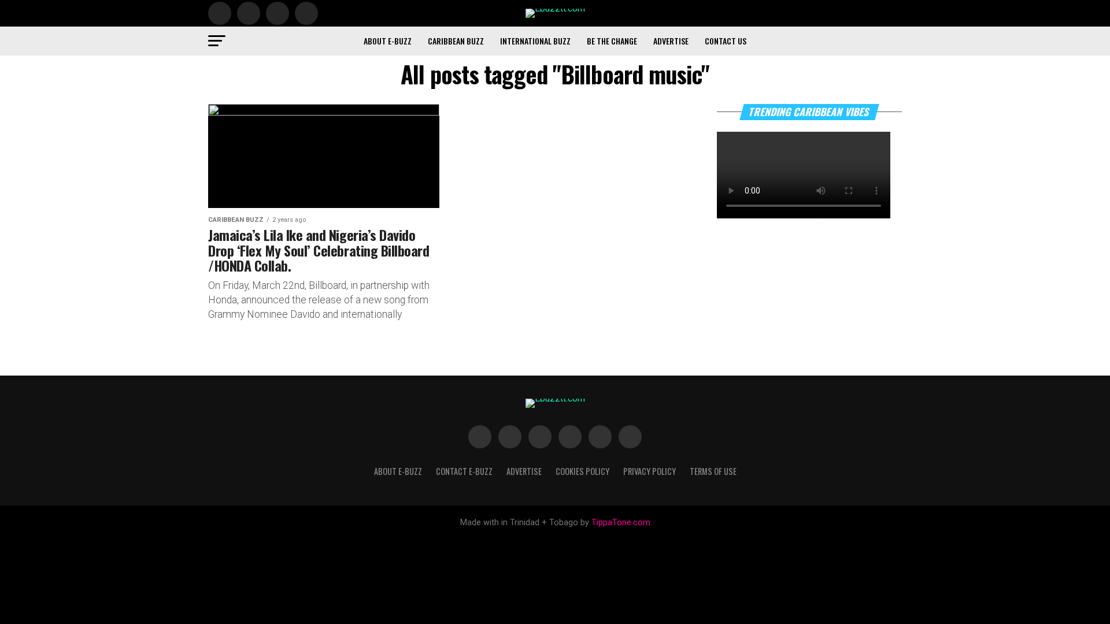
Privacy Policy (649, 471)
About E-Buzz (388, 41)
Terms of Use (713, 471)
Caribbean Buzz (456, 41)
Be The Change (612, 41)
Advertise (671, 41)
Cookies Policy (582, 471)
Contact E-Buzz (464, 471)
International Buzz (535, 41)
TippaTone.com (620, 523)
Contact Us (725, 41)
